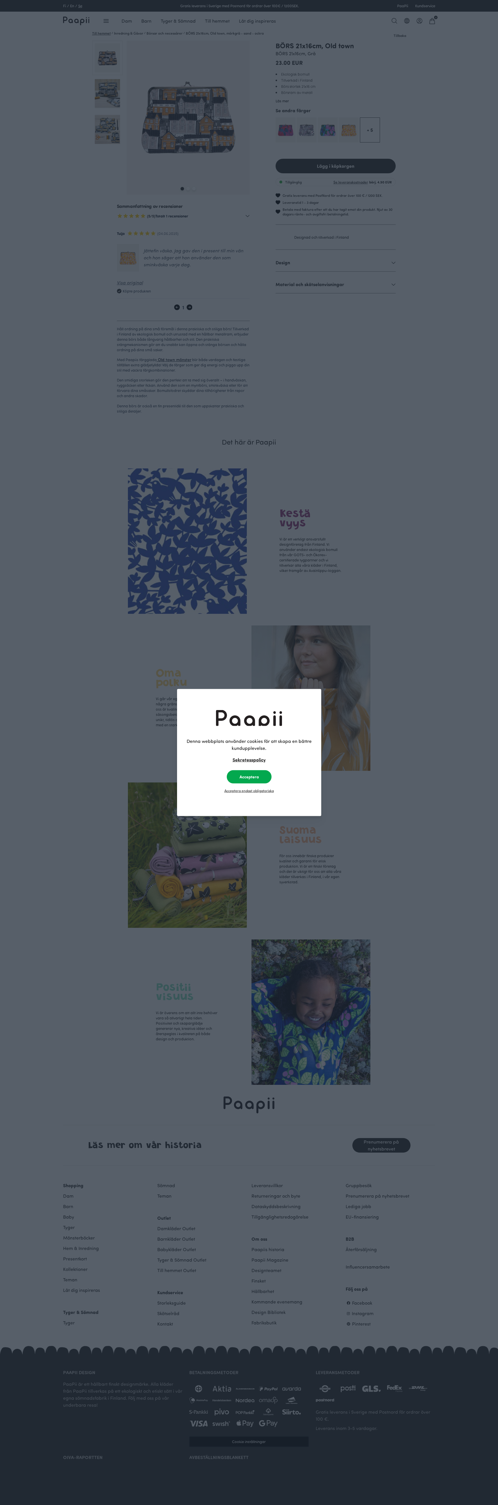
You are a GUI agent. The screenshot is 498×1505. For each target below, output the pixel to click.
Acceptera (249, 777)
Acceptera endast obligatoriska (249, 790)
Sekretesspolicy (249, 760)
